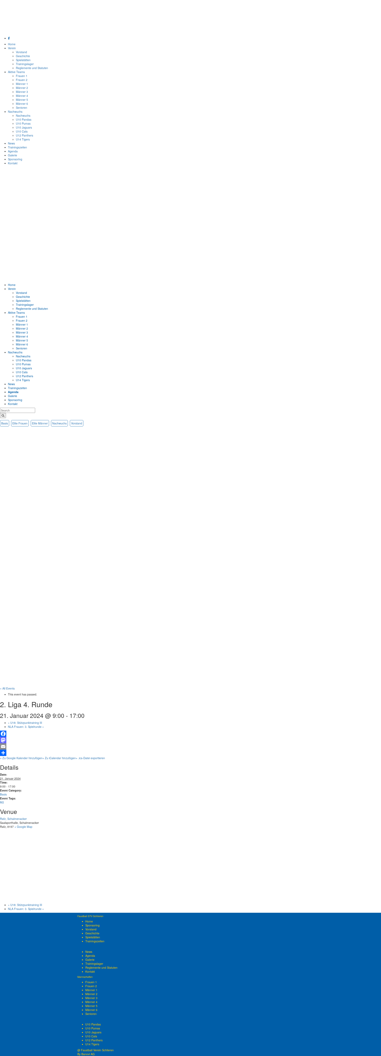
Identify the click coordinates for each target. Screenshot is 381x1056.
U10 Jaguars (93, 1032)
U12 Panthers (94, 1040)
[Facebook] (190, 734)
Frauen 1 (91, 982)
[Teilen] (190, 753)
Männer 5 (91, 1006)
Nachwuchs (59, 423)
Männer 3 (91, 998)
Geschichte (92, 933)
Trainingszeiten (94, 941)
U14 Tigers (92, 1044)
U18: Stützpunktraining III (25, 723)
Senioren (91, 1014)
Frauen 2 (91, 986)
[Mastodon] (190, 740)
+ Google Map (23, 827)
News (88, 952)
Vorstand (76, 423)
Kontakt (90, 971)
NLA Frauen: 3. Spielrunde (26, 727)
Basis (4, 423)
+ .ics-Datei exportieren (90, 758)
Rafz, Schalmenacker (13, 819)
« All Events (7, 688)
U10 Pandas (93, 1024)
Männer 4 (91, 1002)
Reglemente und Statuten (101, 967)
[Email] (190, 746)
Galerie (89, 960)
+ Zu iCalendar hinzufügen (59, 758)
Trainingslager (94, 964)
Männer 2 (91, 994)
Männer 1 (91, 990)
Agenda (90, 956)
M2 (2, 802)
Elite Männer (40, 423)
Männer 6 (91, 1010)
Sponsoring (92, 925)
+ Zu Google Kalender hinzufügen (21, 758)
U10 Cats (91, 1036)
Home (89, 921)
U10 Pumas (92, 1028)
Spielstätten (92, 937)
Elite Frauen (20, 423)
